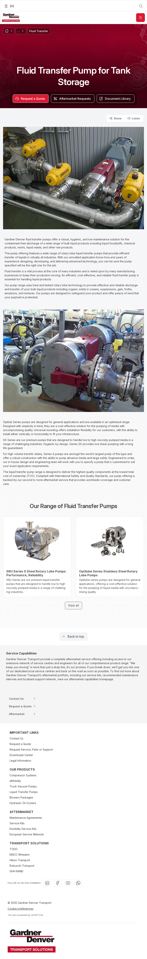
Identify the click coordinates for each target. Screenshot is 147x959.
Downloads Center (21, 755)
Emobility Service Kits (23, 828)
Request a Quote (20, 744)
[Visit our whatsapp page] (78, 883)
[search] (140, 6)
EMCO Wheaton (20, 854)
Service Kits (17, 823)
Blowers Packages (21, 797)
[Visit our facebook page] (57, 883)
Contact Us (16, 738)
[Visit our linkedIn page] (47, 883)
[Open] (140, 17)
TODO (14, 849)
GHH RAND (16, 871)
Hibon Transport (20, 860)
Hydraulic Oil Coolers (23, 803)
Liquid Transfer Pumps (24, 792)
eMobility (15, 780)
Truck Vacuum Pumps (23, 786)
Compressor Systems (23, 775)
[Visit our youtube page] (68, 883)
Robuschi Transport (22, 865)
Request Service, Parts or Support (31, 749)
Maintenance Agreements (26, 817)
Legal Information (20, 760)
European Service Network (27, 834)
